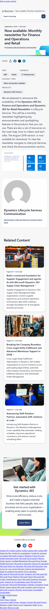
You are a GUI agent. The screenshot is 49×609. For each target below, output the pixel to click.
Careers (8, 587)
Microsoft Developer (30, 579)
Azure (20, 579)
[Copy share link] (10, 61)
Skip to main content (8, 1)
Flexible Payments (7, 564)
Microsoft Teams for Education (11, 566)
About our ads (13, 608)
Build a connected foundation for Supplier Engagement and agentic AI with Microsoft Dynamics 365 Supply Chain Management (24, 280)
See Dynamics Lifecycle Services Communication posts (23, 221)
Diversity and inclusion (24, 590)
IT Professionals (28, 75)
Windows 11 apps (30, 556)
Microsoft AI (5, 574)
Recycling (3, 608)
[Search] (43, 16)
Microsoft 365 (41, 574)
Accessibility (38, 590)
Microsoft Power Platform (10, 577)
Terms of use (18, 605)
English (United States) (8, 595)
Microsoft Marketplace (18, 585)
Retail (14, 75)
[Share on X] (19, 61)
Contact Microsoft (34, 602)
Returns (41, 558)
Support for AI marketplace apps (17, 582)
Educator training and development (31, 569)
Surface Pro (4, 551)
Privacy (44, 602)
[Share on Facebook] (14, 61)
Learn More (24, 523)
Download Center (12, 558)
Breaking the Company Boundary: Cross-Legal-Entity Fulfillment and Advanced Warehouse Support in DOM (24, 349)
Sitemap (23, 602)
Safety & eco (37, 605)
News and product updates (14, 83)
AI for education (30, 572)
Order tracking (5, 561)
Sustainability (5, 593)
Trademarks (27, 605)
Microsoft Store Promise (37, 561)
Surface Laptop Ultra (30, 551)
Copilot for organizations (21, 553)
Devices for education (40, 564)
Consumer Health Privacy (9, 602)
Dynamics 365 (30, 574)
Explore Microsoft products (13, 556)
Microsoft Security (17, 574)
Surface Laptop (15, 551)
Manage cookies (6, 605)
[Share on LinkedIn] (24, 61)
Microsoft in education (23, 564)
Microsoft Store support (28, 558)
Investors (11, 590)
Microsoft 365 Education (33, 566)
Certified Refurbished (20, 561)
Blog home (9, 11)
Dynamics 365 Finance (13, 92)
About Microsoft (18, 587)
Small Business (11, 579)
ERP (5, 75)
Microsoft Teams (26, 577)
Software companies (35, 585)
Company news (31, 587)
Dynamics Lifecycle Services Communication (21, 47)
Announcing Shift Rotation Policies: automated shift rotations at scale (24, 416)
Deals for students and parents (12, 572)
